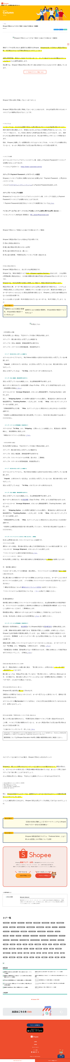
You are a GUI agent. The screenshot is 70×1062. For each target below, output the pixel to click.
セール (57, 931)
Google (29, 922)
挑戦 (51, 948)
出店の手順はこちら (25, 875)
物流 (50, 953)
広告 (46, 948)
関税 (57, 957)
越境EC (44, 957)
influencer (45, 922)
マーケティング (35, 940)
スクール (50, 931)
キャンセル (32, 931)
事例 (31, 944)
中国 (19, 944)
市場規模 (39, 948)
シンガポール (41, 931)
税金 (5, 957)
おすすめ (24, 931)
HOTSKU (37, 922)
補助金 (19, 957)
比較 (14, 953)
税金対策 (12, 957)
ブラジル (42, 935)
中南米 (5, 944)
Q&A (5, 927)
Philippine (60, 922)
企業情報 (35, 1041)
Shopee (12, 927)
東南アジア (6, 953)
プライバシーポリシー (35, 1047)
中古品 (12, 944)
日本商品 (58, 948)
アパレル (62, 927)
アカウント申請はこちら (45, 875)
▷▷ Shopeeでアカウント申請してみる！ (35, 72)
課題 (26, 957)
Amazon (6, 922)
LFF (53, 922)
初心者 (56, 944)
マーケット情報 (24, 940)
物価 (45, 953)
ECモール (21, 922)
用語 (62, 953)
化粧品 (62, 944)
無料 (39, 953)
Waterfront (40, 927)
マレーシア (44, 940)
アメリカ (6, 931)
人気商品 (38, 944)
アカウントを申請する (35, 1025)
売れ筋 (19, 948)
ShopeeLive (31, 927)
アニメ (54, 927)
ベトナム (6, 940)
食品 (63, 957)
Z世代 (48, 927)
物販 (56, 953)
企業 (45, 944)
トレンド (26, 935)
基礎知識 (12, 948)
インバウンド (15, 931)
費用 (38, 957)
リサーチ (61, 940)
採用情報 (35, 1044)
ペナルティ (14, 940)
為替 (33, 953)
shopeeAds (21, 927)
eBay (13, 922)
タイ (12, 935)
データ (18, 935)
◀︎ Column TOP (35, 999)
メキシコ (53, 940)
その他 (5, 935)
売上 (26, 948)
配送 (51, 957)
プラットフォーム (52, 935)
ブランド (62, 935)
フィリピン (34, 935)
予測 (25, 944)
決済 (20, 953)
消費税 (26, 953)
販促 (32, 957)
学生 (32, 948)
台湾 (5, 948)
